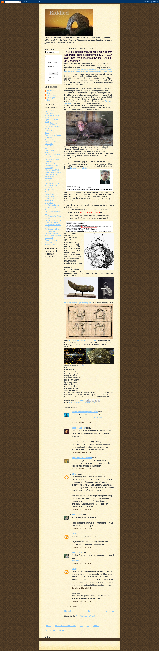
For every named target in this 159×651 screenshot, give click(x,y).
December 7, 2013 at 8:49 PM (81, 423)
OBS (74, 474)
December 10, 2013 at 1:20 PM (81, 547)
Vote (53, 73)
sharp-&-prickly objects (77, 303)
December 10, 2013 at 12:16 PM (82, 528)
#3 (88, 626)
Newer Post (69, 611)
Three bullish (49, 238)
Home (89, 611)
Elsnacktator (49, 144)
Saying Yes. (49, 203)
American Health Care (76, 402)
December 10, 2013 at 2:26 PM (81, 563)
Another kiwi (51, 91)
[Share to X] (93, 400)
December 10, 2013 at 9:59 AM (81, 509)
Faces (61, 630)
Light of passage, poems (53, 172)
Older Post (110, 611)
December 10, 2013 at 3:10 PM (81, 588)
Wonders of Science (91, 402)
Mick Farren (49, 179)
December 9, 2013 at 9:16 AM (81, 452)
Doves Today (49, 139)
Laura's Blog (49, 168)
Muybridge (50, 630)
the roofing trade (95, 417)
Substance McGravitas (82, 458)
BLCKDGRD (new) (51, 124)
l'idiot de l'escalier (50, 163)
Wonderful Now (50, 244)
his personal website (78, 168)
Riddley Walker (50, 198)
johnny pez (48, 161)
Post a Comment (72, 606)
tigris (48, 100)
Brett (48, 93)
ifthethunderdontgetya (52, 159)
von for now (48, 242)
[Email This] (87, 400)
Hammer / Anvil (50, 152)
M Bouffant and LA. (51, 174)
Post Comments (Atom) (85, 616)
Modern (96, 626)
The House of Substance (53, 225)
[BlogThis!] (90, 400)
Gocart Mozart (49, 150)
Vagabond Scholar (51, 240)
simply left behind (50, 207)
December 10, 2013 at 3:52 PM (81, 601)
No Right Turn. (49, 190)
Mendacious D (49, 176)
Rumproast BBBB (51, 201)
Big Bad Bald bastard (52, 120)
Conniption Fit (49, 130)
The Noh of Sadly (50, 227)
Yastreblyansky (79, 428)
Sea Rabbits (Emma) (52, 205)
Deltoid (47, 133)
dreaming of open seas (52, 141)
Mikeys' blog (49, 181)
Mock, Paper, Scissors (52, 183)
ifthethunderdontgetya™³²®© (85, 412)
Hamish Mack (51, 95)
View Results (53, 78)
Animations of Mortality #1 (65, 626)
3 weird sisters (49, 113)
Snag (46, 209)
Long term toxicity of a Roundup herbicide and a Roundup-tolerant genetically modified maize (87, 71)
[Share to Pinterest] (99, 400)
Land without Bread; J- (52, 166)
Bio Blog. (48, 122)
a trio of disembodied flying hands (83, 340)
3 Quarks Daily (50, 111)
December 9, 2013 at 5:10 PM (81, 469)
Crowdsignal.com (53, 80)
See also (75, 561)
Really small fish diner (52, 196)
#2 (81, 626)
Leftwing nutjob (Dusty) (52, 170)
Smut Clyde (51, 98)
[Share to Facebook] (96, 400)
